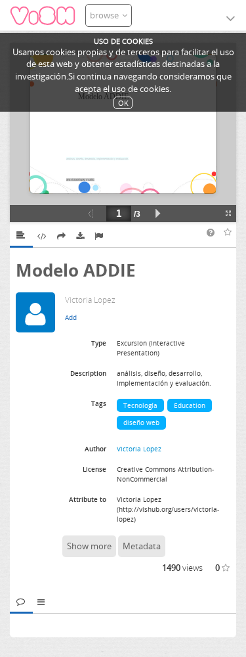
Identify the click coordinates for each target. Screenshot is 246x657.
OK (123, 103)
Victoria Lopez (139, 448)
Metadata (142, 546)
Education (189, 405)
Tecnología (140, 405)
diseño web (141, 422)
